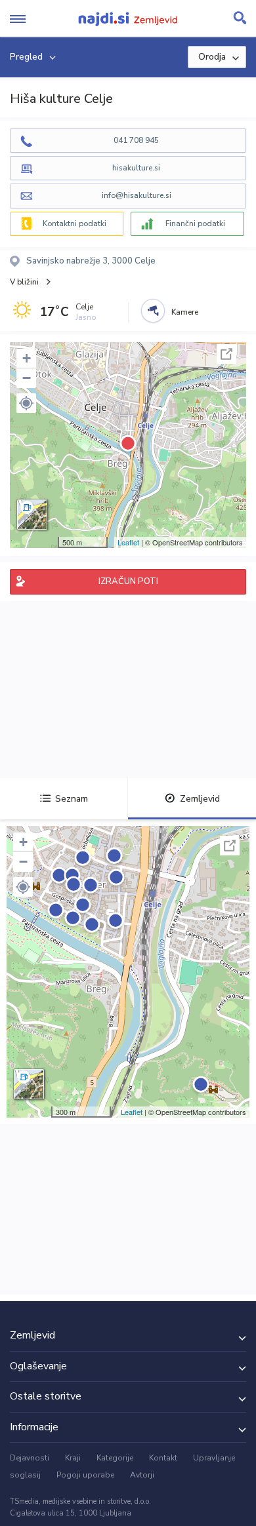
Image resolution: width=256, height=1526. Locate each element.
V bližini (24, 282)
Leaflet (128, 542)
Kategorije (114, 1458)
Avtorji (142, 1475)
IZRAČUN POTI (128, 581)
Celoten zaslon (226, 354)
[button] (26, 403)
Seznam (71, 798)
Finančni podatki (195, 223)
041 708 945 (136, 140)
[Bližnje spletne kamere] (153, 311)
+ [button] (26, 358)
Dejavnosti (29, 1458)
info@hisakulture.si (136, 195)
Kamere (184, 312)
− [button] (26, 378)
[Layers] (32, 514)
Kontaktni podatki (74, 223)
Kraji (73, 1458)
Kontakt (163, 1458)
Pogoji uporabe (85, 1475)
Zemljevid (200, 798)
